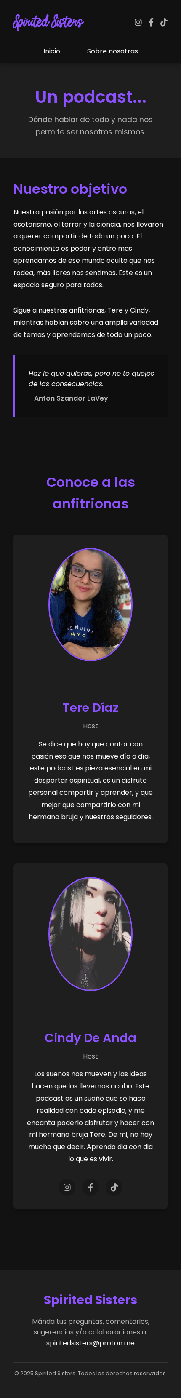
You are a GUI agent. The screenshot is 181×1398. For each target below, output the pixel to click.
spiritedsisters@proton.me (90, 1343)
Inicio (51, 51)
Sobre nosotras (112, 51)
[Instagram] (138, 22)
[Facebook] (151, 22)
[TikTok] (164, 22)
